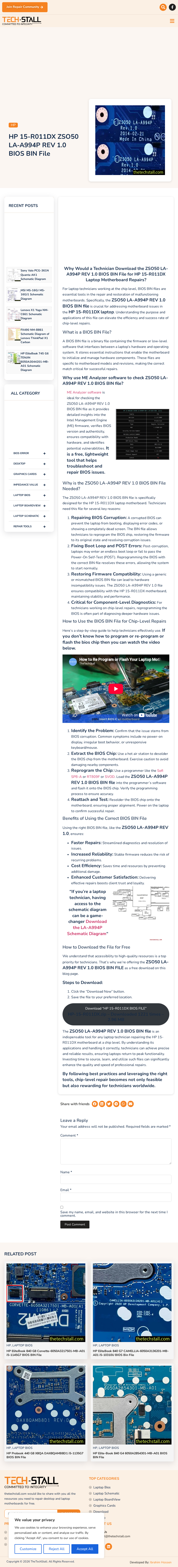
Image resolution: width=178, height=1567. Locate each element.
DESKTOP (29, 464)
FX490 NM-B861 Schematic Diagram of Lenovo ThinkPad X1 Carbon (35, 336)
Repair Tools (29, 526)
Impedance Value (29, 485)
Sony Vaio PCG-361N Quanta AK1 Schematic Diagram (35, 275)
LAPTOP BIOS (29, 495)
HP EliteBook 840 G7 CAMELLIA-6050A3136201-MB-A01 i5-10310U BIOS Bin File (131, 1353)
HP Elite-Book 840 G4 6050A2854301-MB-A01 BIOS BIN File (130, 1455)
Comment (69, 1135)
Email (65, 1190)
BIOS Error (29, 453)
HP (13, 125)
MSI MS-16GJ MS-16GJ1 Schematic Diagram (33, 294)
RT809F (93, 776)
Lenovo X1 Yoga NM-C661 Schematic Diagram (34, 314)
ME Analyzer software (84, 392)
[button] (163, 7)
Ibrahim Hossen (160, 1562)
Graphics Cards (29, 474)
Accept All (85, 1549)
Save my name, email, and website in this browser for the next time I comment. (114, 1213)
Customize (28, 1549)
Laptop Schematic (29, 516)
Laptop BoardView (29, 506)
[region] (56, 1535)
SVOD (110, 776)
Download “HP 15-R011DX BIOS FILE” (116, 1014)
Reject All (56, 1549)
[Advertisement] (89, 61)
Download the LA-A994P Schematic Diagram (87, 927)
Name (66, 1172)
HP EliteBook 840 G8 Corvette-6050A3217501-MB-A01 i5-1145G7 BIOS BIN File (46, 1353)
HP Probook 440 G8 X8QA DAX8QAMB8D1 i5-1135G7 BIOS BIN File (45, 1455)
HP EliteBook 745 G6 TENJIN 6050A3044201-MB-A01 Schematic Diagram (35, 362)
